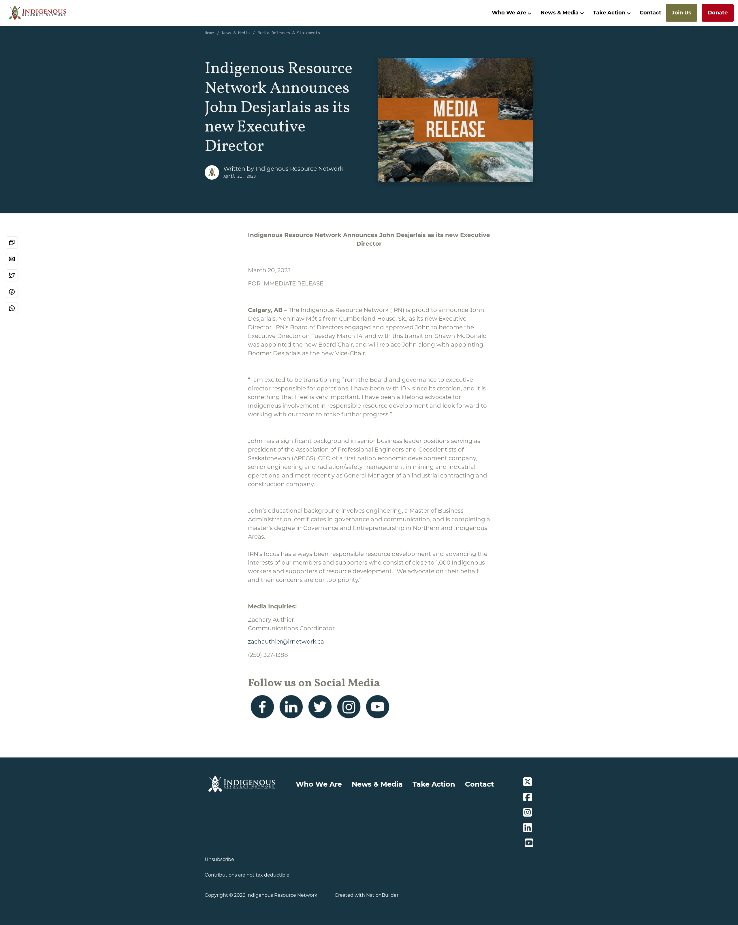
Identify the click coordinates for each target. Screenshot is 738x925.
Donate (718, 13)
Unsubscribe (219, 859)
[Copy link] (12, 242)
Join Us (681, 13)
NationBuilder (382, 895)
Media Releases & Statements (289, 33)
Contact (650, 13)
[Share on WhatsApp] (12, 308)
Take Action (609, 13)
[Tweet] (12, 275)
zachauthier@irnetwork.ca (286, 641)
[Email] (12, 259)
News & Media (560, 13)
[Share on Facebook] (12, 292)
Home (209, 33)
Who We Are (509, 13)
